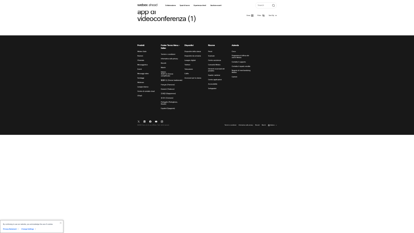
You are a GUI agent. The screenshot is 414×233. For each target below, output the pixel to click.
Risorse (211, 45)
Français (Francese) (168, 85)
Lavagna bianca (142, 87)
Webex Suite (142, 51)
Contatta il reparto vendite (241, 66)
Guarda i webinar (214, 75)
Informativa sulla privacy (169, 59)
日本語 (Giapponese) (168, 93)
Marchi (163, 67)
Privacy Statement (10, 229)
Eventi (139, 69)
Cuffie (186, 73)
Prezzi (210, 51)
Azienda (235, 45)
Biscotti (163, 63)
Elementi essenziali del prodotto (216, 70)
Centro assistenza (214, 60)
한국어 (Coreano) (167, 98)
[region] (31, 226)
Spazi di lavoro (185, 5)
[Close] (61, 223)
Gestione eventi (215, 5)
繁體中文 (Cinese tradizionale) (171, 80)
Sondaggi (140, 78)
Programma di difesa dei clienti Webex (240, 56)
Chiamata (140, 60)
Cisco (234, 51)
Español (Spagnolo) (168, 108)
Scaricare (211, 56)
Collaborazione (170, 5)
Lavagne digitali (190, 60)
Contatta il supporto (239, 62)
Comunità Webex (214, 65)
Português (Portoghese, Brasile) (169, 103)
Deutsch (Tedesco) (167, 89)
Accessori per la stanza (192, 78)
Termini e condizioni (168, 54)
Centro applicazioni (215, 79)
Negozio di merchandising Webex (241, 71)
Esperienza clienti (200, 5)
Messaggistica (142, 65)
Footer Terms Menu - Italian (170, 47)
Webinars (140, 82)
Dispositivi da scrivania (192, 56)
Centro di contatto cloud (146, 91)
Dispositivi (188, 45)
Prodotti (140, 45)
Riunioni (140, 56)
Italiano (163, 72)
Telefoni (187, 65)
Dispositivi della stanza (192, 51)
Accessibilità (212, 84)
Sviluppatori (212, 88)
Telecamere (188, 69)
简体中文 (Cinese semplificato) (167, 75)
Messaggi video (143, 73)
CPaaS (139, 96)
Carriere (234, 77)
